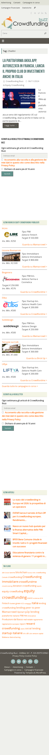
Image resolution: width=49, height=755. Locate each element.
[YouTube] (35, 13)
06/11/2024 (33, 81)
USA (30, 633)
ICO (22, 603)
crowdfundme (28, 581)
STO (24, 633)
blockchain (21, 572)
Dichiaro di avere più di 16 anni (19, 169)
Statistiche (26, 7)
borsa (30, 573)
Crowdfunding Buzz (14, 81)
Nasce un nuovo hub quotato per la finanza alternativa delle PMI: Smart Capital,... (29, 530)
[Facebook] (31, 13)
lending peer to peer (28, 607)
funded (12, 603)
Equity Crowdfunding (14, 85)
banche (12, 573)
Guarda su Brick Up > (36, 358)
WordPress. (41, 672)
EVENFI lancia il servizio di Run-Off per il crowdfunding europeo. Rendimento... (29, 516)
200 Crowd (5, 573)
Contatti (16, 2)
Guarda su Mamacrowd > (34, 244)
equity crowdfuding (12, 591)
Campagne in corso (31, 2)
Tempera (30, 672)
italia (35, 603)
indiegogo (27, 603)
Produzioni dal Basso (12, 619)
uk (27, 633)
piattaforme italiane (10, 616)
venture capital (37, 633)
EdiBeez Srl (24, 653)
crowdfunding (15, 577)
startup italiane (12, 633)
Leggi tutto (10, 125)
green (18, 603)
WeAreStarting (15, 637)
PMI (22, 615)
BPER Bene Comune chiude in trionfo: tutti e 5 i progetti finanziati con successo (30, 543)
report (22, 624)
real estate (28, 619)
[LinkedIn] (42, 13)
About (7, 667)
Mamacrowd (9, 611)
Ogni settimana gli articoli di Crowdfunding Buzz (22, 149)
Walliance (5, 637)
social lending (33, 628)
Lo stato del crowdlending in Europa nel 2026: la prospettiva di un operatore (29, 503)
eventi (30, 598)
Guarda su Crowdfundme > (33, 291)
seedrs (22, 629)
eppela (39, 586)
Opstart (21, 611)
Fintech (5, 603)
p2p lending (32, 611)
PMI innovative (30, 616)
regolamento (38, 620)
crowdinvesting (7, 586)
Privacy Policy (18, 655)
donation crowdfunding (24, 585)
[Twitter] (38, 13)
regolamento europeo (10, 624)
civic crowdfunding (39, 573)
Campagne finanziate (10, 7)
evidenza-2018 (38, 598)
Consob (4, 577)
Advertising (6, 2)
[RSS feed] (46, 13)
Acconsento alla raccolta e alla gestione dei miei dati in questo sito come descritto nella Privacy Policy (24, 162)
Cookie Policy (31, 655)
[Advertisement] (24, 461)
